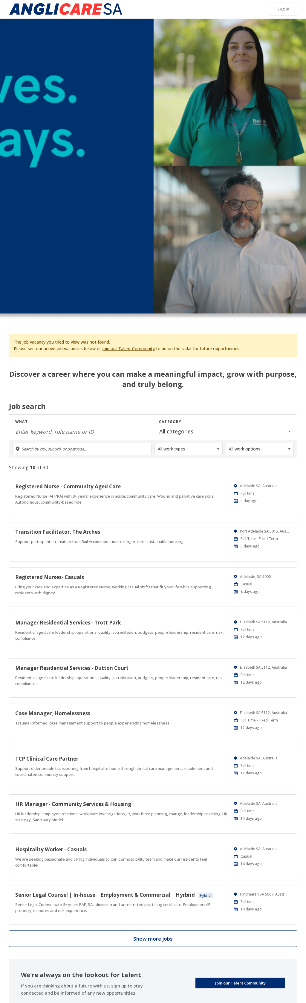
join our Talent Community (128, 348)
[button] (283, 9)
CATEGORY (170, 421)
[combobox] (82, 449)
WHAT (21, 421)
